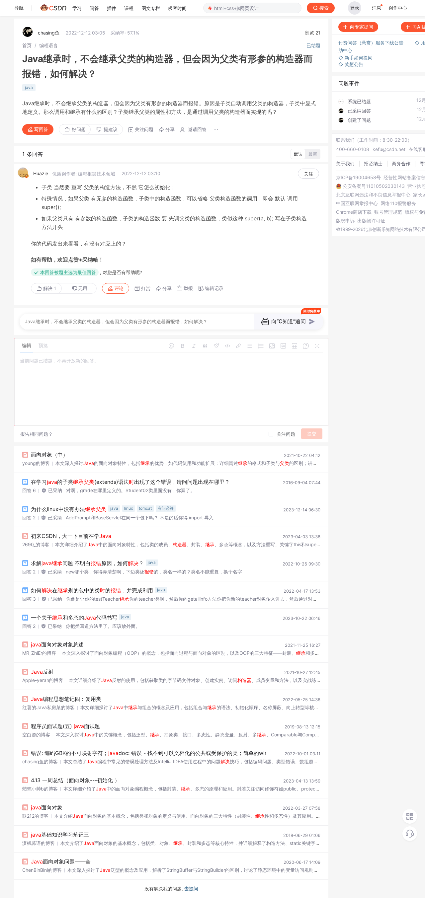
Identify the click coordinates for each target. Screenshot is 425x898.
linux (128, 508)
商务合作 (401, 163)
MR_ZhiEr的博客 (39, 653)
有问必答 (166, 508)
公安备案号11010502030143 (374, 186)
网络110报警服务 (398, 203)
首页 (27, 45)
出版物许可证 (371, 220)
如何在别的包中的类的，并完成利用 (92, 590)
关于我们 (345, 163)
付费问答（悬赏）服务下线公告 (371, 42)
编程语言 (48, 45)
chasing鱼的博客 (40, 761)
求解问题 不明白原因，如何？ (87, 563)
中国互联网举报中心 (357, 203)
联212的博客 (35, 816)
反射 (42, 671)
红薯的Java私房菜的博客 (48, 707)
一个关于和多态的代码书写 (74, 617)
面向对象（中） (49, 454)
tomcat (145, 508)
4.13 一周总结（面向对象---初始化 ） (75, 780)
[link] (27, 45)
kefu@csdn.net (389, 149)
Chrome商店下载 (354, 212)
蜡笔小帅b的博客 (40, 788)
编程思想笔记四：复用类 (66, 699)
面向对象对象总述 (57, 644)
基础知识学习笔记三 (60, 834)
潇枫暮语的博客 (38, 843)
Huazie (40, 173)
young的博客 (36, 463)
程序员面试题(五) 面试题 (65, 726)
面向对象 (46, 807)
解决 (49, 288)
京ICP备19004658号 (358, 177)
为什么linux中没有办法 (68, 509)
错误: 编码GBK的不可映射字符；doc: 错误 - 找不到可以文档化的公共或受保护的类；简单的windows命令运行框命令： (177, 753)
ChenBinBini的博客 (42, 870)
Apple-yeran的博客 (42, 680)
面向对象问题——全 (61, 861)
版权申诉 (345, 220)
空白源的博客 (36, 734)
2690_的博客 (35, 544)
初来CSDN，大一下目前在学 (71, 536)
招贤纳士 (373, 163)
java (29, 87)
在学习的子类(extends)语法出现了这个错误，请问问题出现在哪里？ (130, 482)
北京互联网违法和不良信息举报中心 (373, 194)
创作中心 (397, 8)
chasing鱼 (48, 33)
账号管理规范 (388, 212)
